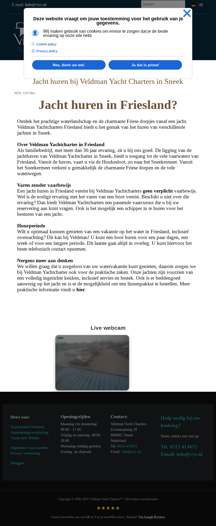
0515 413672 (183, 447)
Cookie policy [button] (46, 44)
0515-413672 (127, 446)
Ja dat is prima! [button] (145, 65)
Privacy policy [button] (47, 51)
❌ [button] (187, 13)
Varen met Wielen (25, 438)
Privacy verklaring (25, 453)
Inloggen (17, 463)
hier (80, 289)
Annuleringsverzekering (29, 432)
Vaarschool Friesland (27, 427)
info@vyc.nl (35, 4)
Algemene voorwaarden (29, 448)
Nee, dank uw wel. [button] (69, 65)
